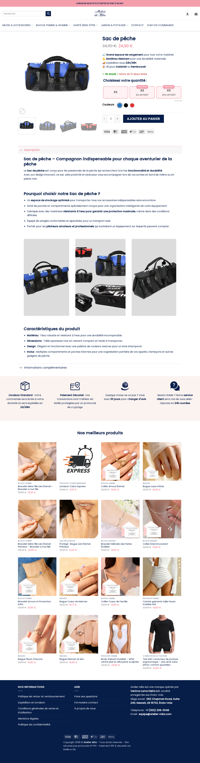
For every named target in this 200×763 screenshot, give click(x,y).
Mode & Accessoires (16, 25)
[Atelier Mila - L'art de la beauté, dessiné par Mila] (100, 13)
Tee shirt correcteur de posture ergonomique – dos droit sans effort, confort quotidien (160, 662)
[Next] (92, 75)
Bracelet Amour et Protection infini (34, 603)
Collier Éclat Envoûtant (155, 544)
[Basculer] (21, 150)
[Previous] (23, 75)
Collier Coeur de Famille (114, 601)
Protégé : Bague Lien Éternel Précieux (75, 545)
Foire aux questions (86, 696)
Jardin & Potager (113, 25)
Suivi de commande (160, 25)
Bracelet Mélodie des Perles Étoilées (116, 545)
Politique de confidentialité (34, 724)
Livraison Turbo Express (73, 486)
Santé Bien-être (84, 25)
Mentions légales (28, 718)
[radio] (119, 105)
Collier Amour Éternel (112, 486)
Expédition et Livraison (31, 702)
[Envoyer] (48, 13)
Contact (137, 25)
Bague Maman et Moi (72, 659)
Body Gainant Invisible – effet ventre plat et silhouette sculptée (120, 660)
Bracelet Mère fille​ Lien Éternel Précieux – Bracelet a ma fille (34, 545)
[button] (187, 13)
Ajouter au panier (143, 119)
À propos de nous (85, 708)
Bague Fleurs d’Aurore (30, 659)
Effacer (178, 101)
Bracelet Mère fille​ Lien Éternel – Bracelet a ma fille (35, 488)
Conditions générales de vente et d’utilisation (38, 710)
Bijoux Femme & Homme (52, 25)
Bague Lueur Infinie (153, 486)
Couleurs (108, 104)
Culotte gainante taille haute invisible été (159, 603)
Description (32, 150)
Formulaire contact (86, 702)
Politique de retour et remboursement (41, 696)
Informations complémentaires (45, 367)
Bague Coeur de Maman (73, 601)
